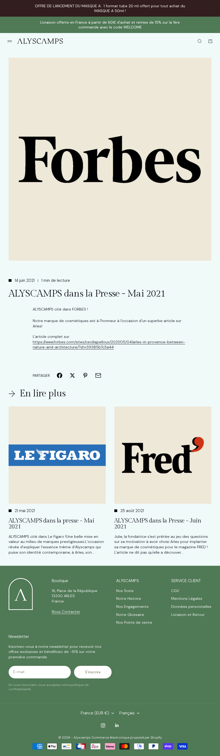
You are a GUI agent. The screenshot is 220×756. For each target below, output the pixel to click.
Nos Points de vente (134, 622)
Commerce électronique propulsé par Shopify (126, 737)
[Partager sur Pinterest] (85, 375)
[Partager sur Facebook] (59, 375)
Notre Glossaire (130, 614)
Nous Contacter (66, 611)
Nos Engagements (132, 606)
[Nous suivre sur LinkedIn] (117, 725)
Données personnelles (191, 606)
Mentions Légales (186, 598)
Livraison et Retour (188, 614)
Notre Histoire (128, 598)
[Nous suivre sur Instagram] (103, 725)
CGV (175, 590)
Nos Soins (125, 590)
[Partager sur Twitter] (72, 375)
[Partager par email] (98, 375)
